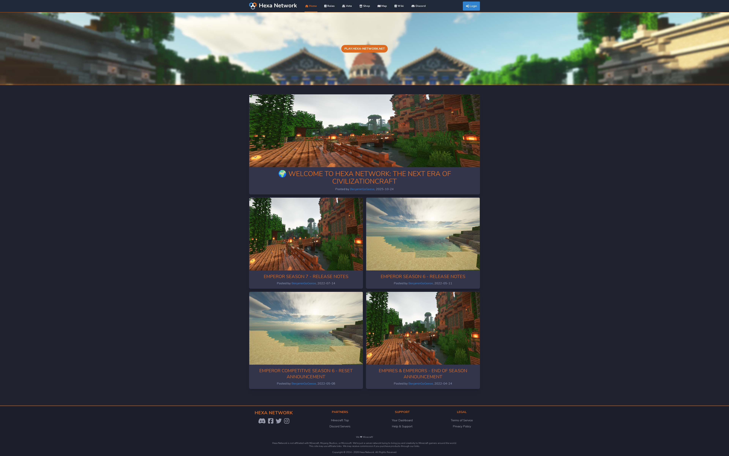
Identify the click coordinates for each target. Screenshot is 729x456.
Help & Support (402, 426)
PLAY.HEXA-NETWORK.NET (364, 49)
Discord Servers (339, 426)
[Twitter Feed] (279, 421)
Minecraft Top (340, 420)
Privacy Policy (462, 426)
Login (473, 6)
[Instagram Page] (286, 421)
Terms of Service (462, 420)
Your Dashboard (402, 420)
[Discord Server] (262, 421)
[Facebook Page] (270, 421)
